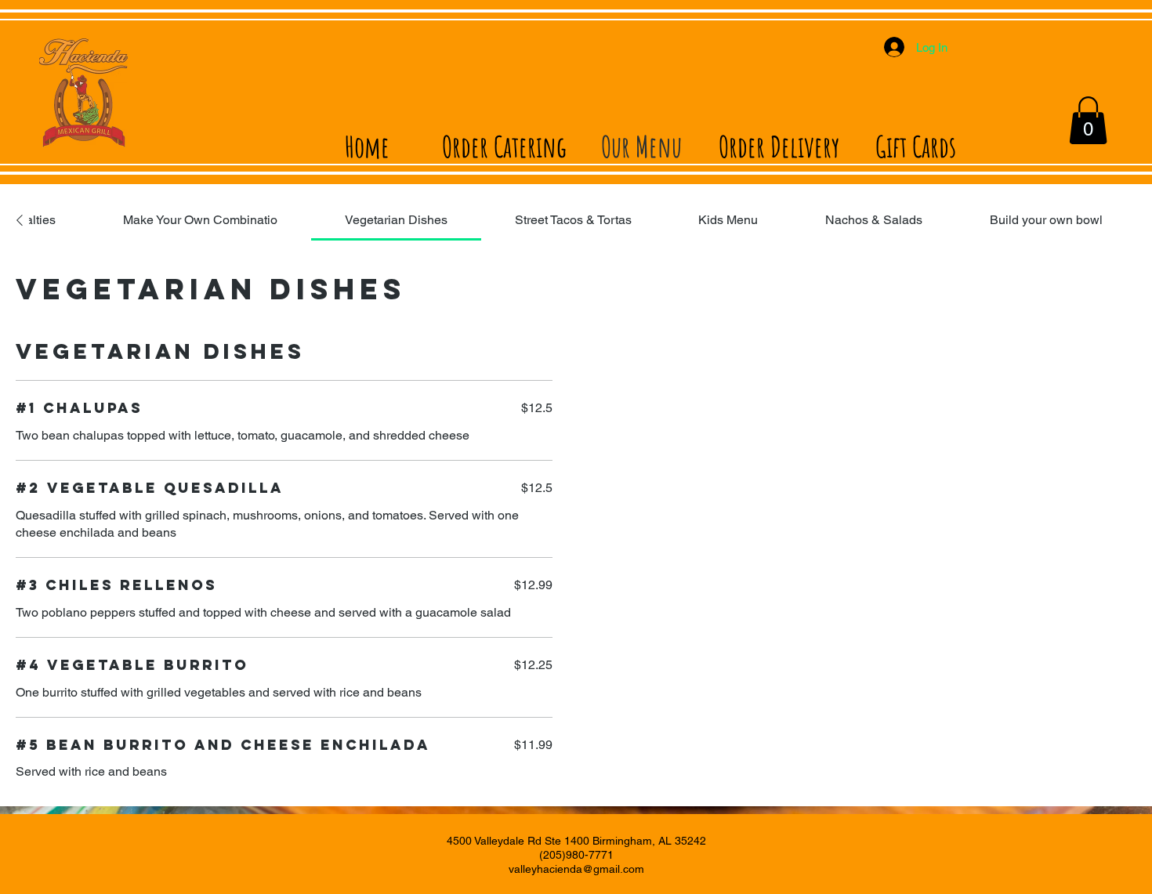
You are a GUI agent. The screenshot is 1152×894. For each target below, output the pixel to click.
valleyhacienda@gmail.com (576, 869)
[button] (1088, 120)
